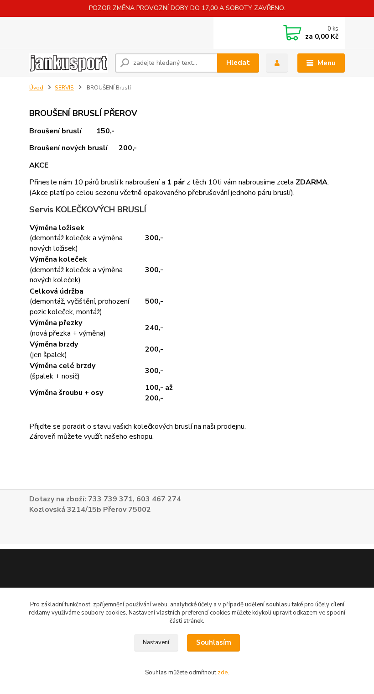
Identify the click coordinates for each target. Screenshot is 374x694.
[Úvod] (68, 62)
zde (223, 672)
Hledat (238, 62)
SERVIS (64, 87)
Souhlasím (213, 642)
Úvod (36, 87)
